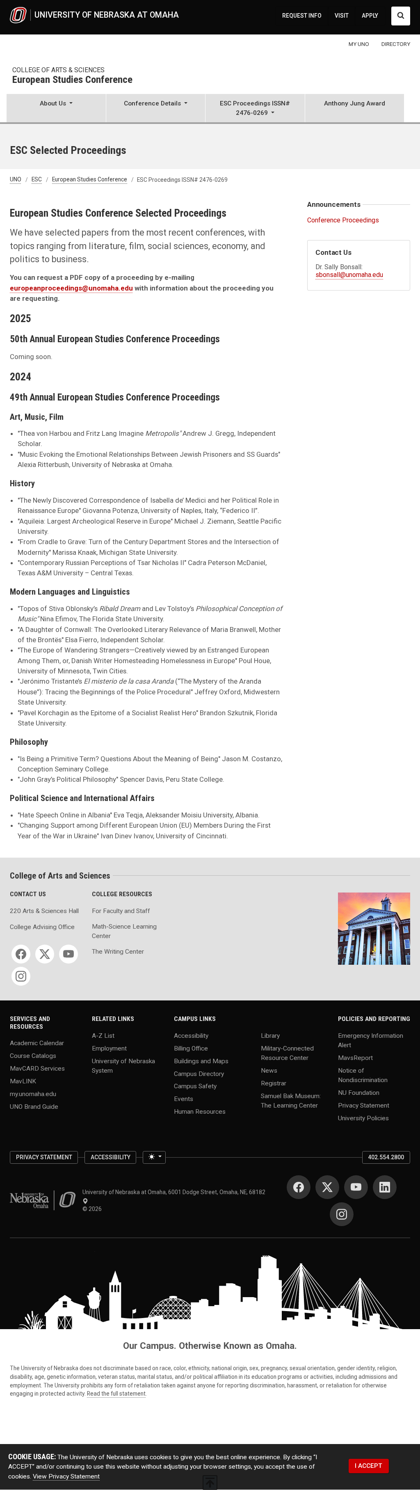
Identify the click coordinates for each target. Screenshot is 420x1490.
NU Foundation (358, 1092)
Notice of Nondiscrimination (363, 1075)
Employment (109, 1048)
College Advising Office (42, 927)
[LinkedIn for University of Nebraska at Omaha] (385, 1187)
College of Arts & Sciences (58, 70)
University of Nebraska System (123, 1065)
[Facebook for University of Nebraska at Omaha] (298, 1187)
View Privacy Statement (66, 1476)
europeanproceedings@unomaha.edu (71, 288)
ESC (37, 179)
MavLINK (23, 1081)
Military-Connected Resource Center (287, 1052)
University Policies (363, 1118)
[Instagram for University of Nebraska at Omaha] (342, 1214)
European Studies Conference (72, 80)
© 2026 (93, 1209)
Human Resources (200, 1111)
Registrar (273, 1083)
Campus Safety (195, 1086)
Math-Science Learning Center (124, 931)
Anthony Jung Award (354, 103)
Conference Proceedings (343, 220)
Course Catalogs (33, 1056)
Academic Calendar (37, 1043)
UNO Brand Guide (34, 1106)
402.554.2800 (386, 1157)
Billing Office (191, 1048)
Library (270, 1035)
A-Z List (103, 1035)
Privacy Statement (363, 1105)
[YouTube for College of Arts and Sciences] (68, 954)
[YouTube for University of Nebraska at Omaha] (356, 1187)
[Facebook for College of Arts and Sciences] (20, 954)
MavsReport (355, 1057)
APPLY (370, 15)
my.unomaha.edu (33, 1094)
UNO (15, 179)
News (269, 1070)
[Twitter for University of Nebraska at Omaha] (327, 1187)
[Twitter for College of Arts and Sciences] (44, 954)
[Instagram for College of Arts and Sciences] (20, 976)
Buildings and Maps (201, 1060)
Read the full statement (116, 1393)
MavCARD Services (37, 1068)
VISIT (342, 15)
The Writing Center (118, 951)
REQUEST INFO (302, 15)
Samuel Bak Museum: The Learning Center (291, 1100)
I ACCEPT (368, 1465)
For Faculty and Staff (121, 911)
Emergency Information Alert (370, 1040)
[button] (56, 109)
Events (183, 1099)
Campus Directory (199, 1073)
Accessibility (191, 1035)
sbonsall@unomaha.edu (349, 275)
